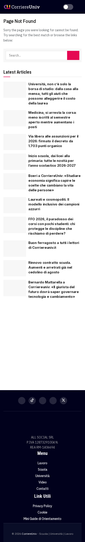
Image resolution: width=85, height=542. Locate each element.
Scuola (42, 469)
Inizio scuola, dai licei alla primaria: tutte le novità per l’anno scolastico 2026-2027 (52, 161)
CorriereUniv (29, 533)
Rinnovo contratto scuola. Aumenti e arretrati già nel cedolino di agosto (50, 267)
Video (43, 482)
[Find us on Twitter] (63, 400)
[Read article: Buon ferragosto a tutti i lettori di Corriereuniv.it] (14, 248)
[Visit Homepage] (21, 7)
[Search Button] (73, 55)
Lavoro (42, 463)
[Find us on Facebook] (21, 400)
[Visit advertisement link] (42, 342)
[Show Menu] (80, 7)
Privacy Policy (42, 506)
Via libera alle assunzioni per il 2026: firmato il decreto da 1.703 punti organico (53, 141)
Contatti (42, 489)
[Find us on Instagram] (42, 400)
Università (42, 476)
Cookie (42, 512)
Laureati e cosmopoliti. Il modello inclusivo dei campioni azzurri (53, 204)
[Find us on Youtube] (53, 400)
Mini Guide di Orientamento (42, 519)
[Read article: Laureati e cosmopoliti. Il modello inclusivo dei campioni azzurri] (14, 205)
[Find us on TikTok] (32, 400)
